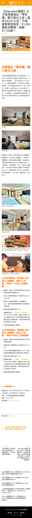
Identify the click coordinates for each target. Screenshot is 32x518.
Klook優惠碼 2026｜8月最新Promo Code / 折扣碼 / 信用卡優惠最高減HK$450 (16, 473)
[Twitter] (17, 515)
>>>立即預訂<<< (8, 386)
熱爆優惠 (8, 7)
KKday (11, 416)
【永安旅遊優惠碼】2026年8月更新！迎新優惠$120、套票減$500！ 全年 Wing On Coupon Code (16, 490)
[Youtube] (20, 515)
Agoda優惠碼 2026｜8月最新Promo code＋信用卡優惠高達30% (15, 484)
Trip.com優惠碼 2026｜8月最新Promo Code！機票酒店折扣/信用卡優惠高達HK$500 (14, 498)
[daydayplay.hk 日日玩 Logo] (16, 3)
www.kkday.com (14, 400)
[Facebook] (11, 515)
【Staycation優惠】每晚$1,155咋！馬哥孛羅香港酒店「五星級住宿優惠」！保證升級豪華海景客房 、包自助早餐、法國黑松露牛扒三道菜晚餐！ (23, 454)
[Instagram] (14, 515)
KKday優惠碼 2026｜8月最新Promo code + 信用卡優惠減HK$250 (15, 478)
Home (3, 7)
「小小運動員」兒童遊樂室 (20, 312)
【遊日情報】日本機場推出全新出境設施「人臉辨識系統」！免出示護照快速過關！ (8, 451)
